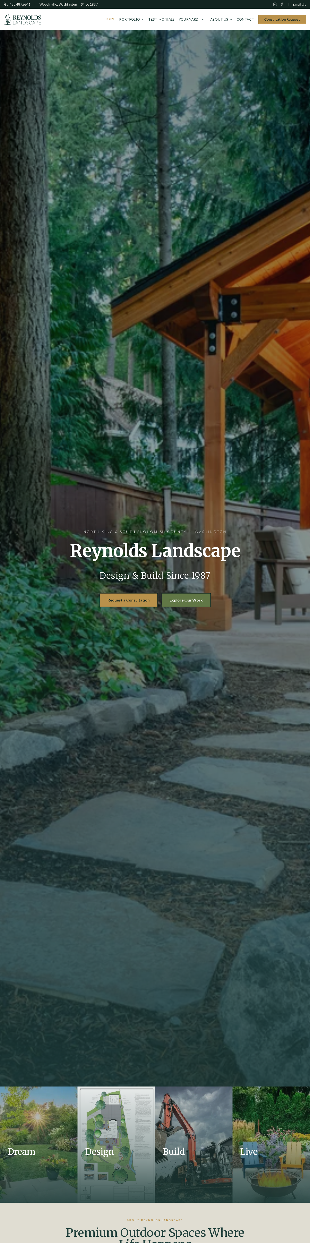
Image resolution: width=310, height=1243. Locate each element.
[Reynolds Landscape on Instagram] (275, 4)
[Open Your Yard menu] (202, 19)
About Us (219, 19)
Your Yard (189, 19)
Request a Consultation (129, 600)
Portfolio (129, 19)
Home (110, 19)
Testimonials (161, 19)
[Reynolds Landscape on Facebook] (282, 4)
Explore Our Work (186, 600)
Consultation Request (282, 19)
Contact (245, 19)
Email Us (299, 4)
